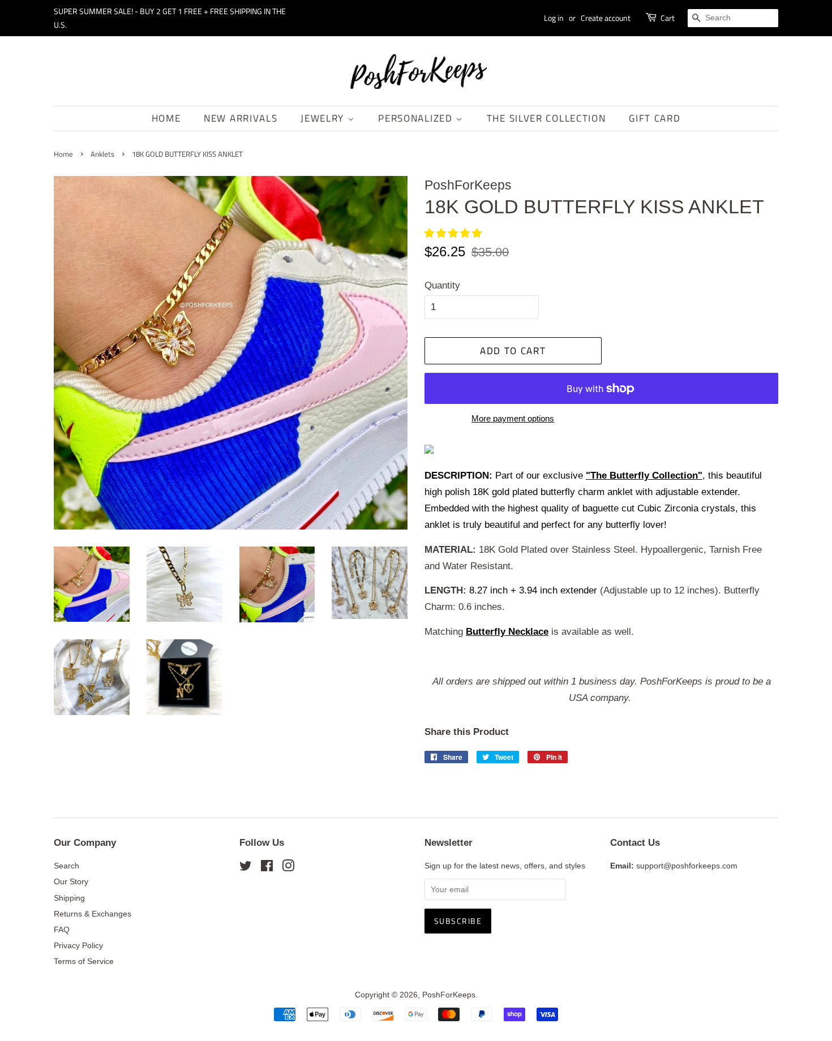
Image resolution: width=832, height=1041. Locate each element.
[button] (454, 233)
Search (66, 865)
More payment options (512, 418)
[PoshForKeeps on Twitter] (245, 867)
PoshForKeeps (448, 994)
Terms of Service (84, 961)
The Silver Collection (546, 118)
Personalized (417, 118)
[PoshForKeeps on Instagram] (288, 867)
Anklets (102, 154)
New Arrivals (240, 118)
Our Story (71, 881)
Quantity (442, 285)
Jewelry (324, 118)
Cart (668, 18)
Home (166, 118)
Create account (606, 18)
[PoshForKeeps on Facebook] (266, 867)
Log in (554, 18)
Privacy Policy (78, 945)
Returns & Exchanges (92, 913)
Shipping (69, 897)
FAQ (62, 929)
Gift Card (654, 118)
